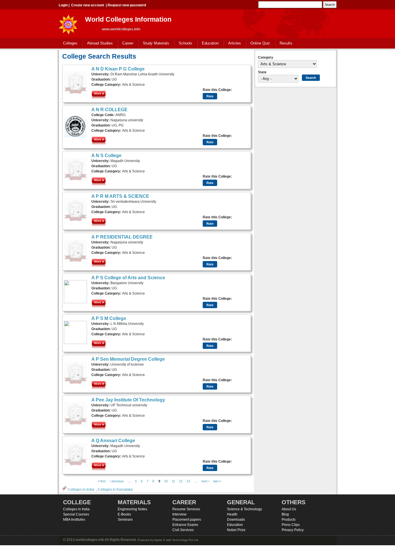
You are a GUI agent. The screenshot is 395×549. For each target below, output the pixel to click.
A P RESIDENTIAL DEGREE (122, 237)
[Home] (68, 23)
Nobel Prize (236, 530)
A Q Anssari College (113, 440)
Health (232, 514)
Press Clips (291, 525)
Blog (285, 514)
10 (166, 481)
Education (208, 43)
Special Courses (76, 514)
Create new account (87, 5)
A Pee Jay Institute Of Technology (128, 399)
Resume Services (186, 509)
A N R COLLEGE (109, 109)
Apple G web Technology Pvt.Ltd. (176, 539)
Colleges (68, 43)
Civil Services (183, 530)
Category (265, 57)
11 (173, 481)
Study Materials (154, 43)
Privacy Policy (293, 530)
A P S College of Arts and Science (128, 277)
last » (217, 481)
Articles (234, 43)
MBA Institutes (74, 520)
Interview (179, 514)
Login (63, 5)
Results (286, 43)
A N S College (106, 155)
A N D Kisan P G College (118, 68)
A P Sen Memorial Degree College (128, 359)
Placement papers (186, 520)
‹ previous (117, 481)
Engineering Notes (132, 509)
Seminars (125, 520)
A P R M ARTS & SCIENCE (120, 196)
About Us (289, 509)
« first (102, 481)
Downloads (236, 520)
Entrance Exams (185, 525)
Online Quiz (260, 43)
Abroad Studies (98, 43)
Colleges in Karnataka (115, 489)
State (262, 72)
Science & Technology (244, 509)
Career (125, 43)
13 (188, 481)
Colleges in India (81, 489)
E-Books (124, 514)
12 (180, 481)
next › (205, 481)
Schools (183, 43)
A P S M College (108, 318)
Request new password (127, 5)
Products (289, 520)
